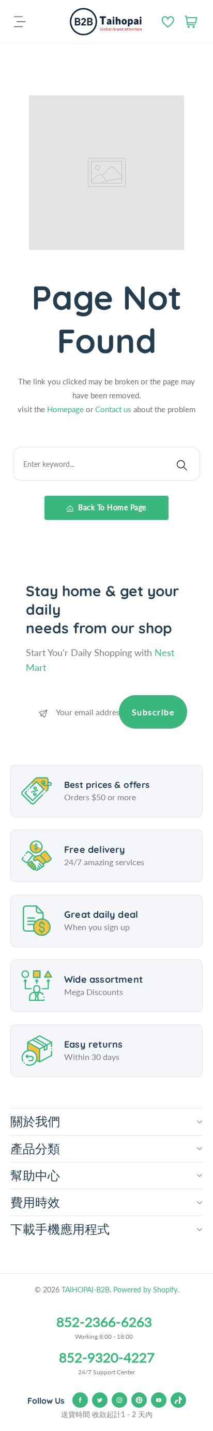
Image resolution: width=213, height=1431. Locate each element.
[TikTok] (178, 1400)
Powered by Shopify (145, 1289)
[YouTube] (158, 1400)
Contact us (114, 409)
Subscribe (153, 712)
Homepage (66, 409)
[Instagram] (119, 1400)
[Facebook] (80, 1400)
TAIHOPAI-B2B (86, 1289)
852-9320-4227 (107, 1357)
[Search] (182, 463)
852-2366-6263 (104, 1322)
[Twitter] (100, 1400)
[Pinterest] (139, 1400)
